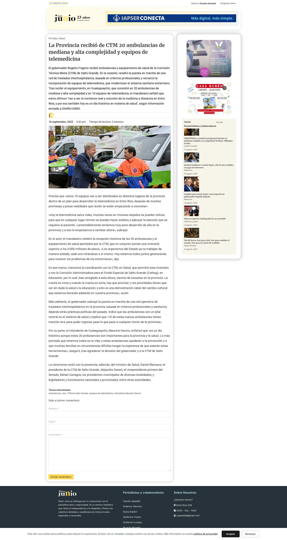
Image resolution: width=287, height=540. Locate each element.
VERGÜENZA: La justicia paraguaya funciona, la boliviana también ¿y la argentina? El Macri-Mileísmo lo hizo (208, 141)
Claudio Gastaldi (131, 501)
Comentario (56, 434)
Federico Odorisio (132, 506)
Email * (52, 421)
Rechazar (250, 534)
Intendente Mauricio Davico (127, 393)
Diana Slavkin (130, 511)
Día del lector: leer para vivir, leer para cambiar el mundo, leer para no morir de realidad (206, 241)
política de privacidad (205, 533)
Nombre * (54, 408)
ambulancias (55, 393)
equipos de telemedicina (101, 393)
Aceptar (230, 534)
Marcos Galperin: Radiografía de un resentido (205, 219)
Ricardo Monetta (131, 527)
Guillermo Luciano (132, 522)
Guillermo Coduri (132, 517)
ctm (64, 393)
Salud (62, 38)
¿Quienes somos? (183, 499)
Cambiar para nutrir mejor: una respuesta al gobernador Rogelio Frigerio (204, 195)
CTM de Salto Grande (77, 393)
